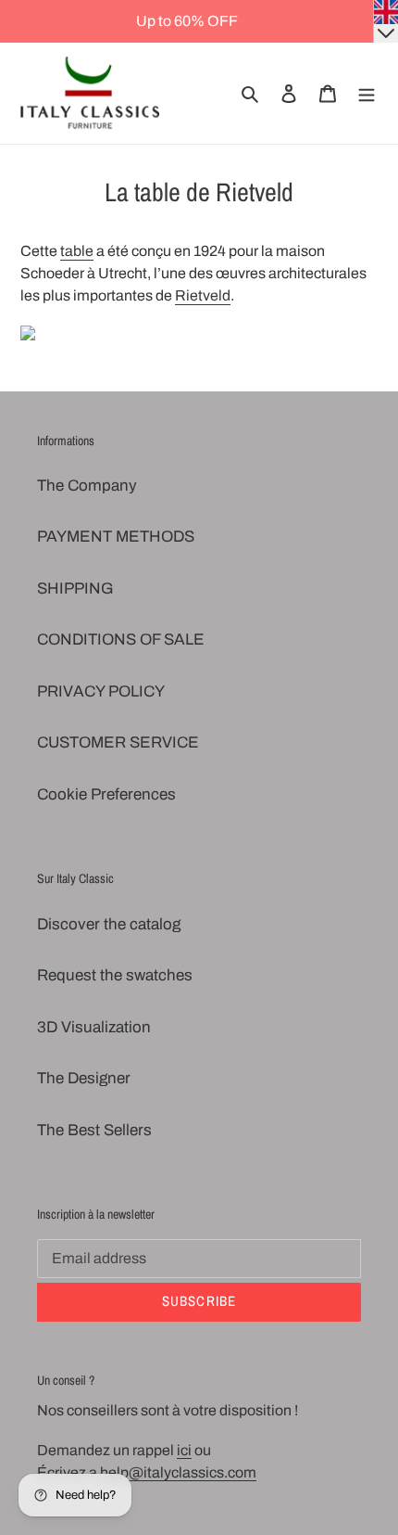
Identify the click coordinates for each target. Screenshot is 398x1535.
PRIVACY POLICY (101, 691)
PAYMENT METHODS (115, 536)
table (76, 251)
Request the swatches (115, 975)
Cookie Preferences (106, 794)
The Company (87, 485)
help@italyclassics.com (178, 1472)
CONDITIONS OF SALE (121, 639)
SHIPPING (75, 588)
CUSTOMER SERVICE (118, 742)
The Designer (84, 1078)
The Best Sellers (94, 1130)
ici (184, 1450)
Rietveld (202, 295)
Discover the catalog (108, 924)
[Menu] (366, 93)
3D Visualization (94, 1027)
